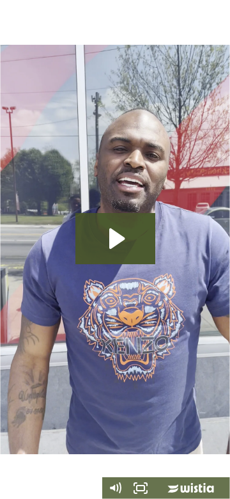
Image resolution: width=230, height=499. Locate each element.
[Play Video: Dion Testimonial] (115, 238)
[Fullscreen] (140, 488)
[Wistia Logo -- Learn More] (191, 488)
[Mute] (115, 488)
